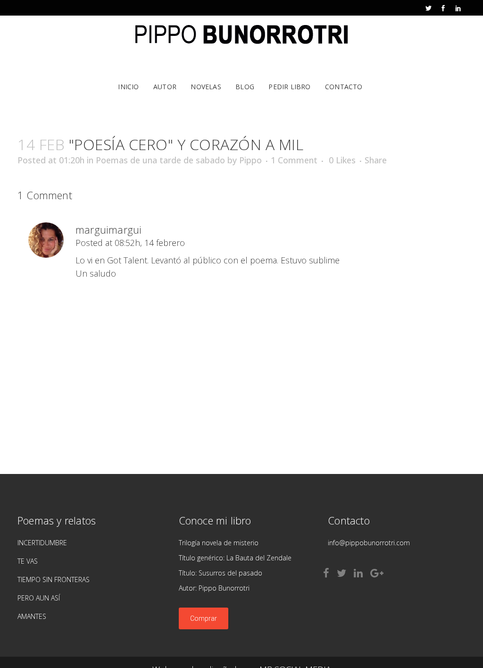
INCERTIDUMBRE (42, 542)
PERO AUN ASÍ (38, 597)
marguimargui (108, 229)
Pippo (250, 160)
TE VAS (27, 561)
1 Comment (294, 160)
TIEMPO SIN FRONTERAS (53, 579)
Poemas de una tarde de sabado (160, 160)
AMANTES (31, 616)
